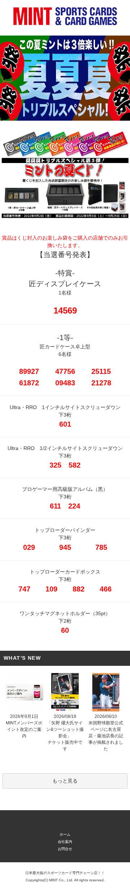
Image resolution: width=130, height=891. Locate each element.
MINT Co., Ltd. (61, 880)
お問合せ (65, 849)
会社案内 (65, 842)
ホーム (65, 834)
